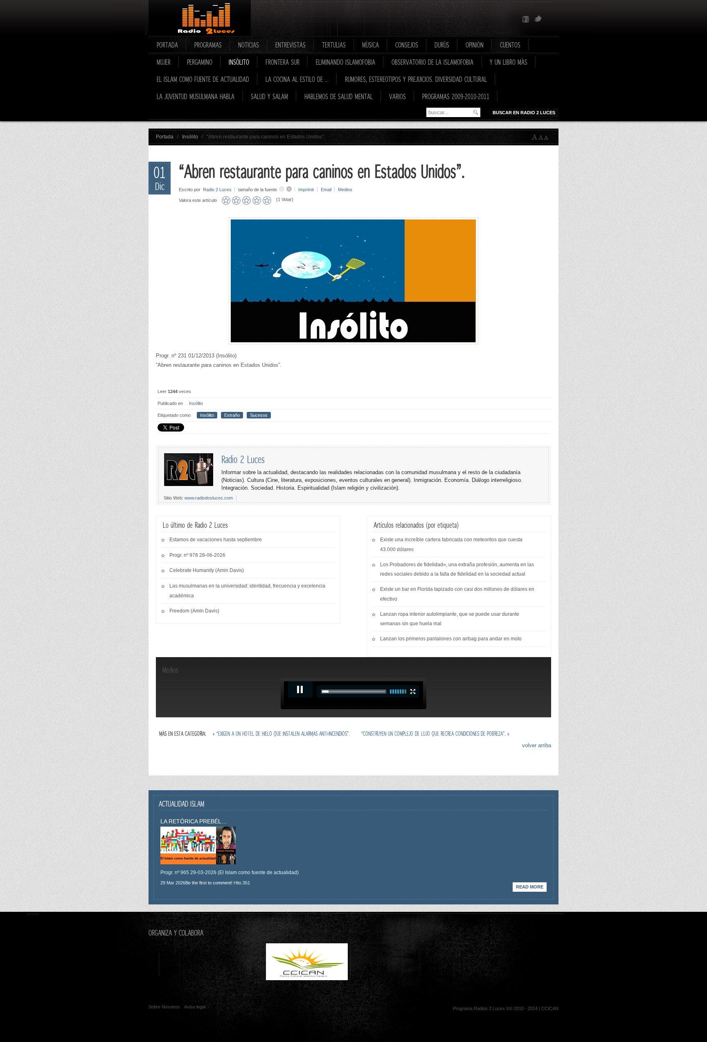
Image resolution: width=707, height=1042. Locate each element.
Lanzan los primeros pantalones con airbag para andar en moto (451, 639)
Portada (164, 137)
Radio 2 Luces (217, 189)
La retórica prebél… (193, 821)
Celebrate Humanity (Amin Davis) (206, 570)
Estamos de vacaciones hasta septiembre (215, 539)
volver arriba (536, 745)
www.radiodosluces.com (209, 497)
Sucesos (259, 415)
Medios (345, 189)
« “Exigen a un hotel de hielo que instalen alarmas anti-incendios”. (282, 733)
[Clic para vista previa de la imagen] (353, 342)
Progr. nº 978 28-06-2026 (197, 555)
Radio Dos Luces (200, 18)
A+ (534, 137)
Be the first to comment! (208, 882)
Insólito (190, 137)
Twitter (538, 19)
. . (393, 978)
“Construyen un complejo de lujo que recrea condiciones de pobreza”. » (435, 733)
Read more (529, 886)
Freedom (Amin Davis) (194, 611)
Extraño (232, 415)
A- (548, 137)
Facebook (526, 19)
